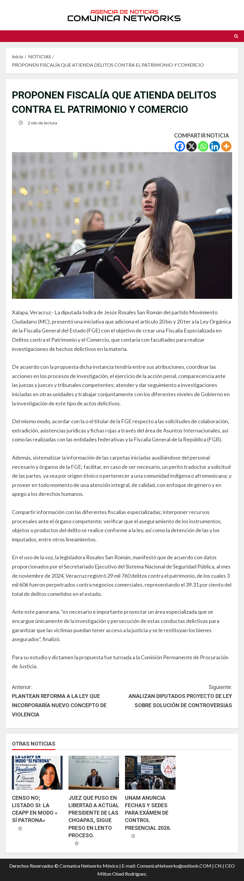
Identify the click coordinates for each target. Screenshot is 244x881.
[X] (191, 146)
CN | (219, 865)
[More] (226, 146)
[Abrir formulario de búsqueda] (236, 36)
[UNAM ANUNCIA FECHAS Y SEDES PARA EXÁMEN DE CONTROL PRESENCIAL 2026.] (150, 772)
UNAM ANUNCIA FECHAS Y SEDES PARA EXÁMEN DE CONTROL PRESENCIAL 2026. (148, 813)
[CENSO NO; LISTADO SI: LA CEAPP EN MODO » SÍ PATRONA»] (37, 772)
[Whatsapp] (203, 146)
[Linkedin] (214, 146)
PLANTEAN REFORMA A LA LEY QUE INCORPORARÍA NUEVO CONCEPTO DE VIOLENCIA (59, 701)
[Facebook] (180, 146)
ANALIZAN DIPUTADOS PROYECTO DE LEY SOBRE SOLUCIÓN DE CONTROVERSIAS (180, 696)
